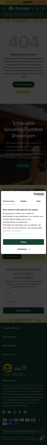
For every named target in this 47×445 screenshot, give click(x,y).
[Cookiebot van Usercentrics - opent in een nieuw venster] (33, 194)
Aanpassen (22, 249)
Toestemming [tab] (8, 201)
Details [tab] (24, 201)
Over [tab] (39, 201)
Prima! (23, 242)
